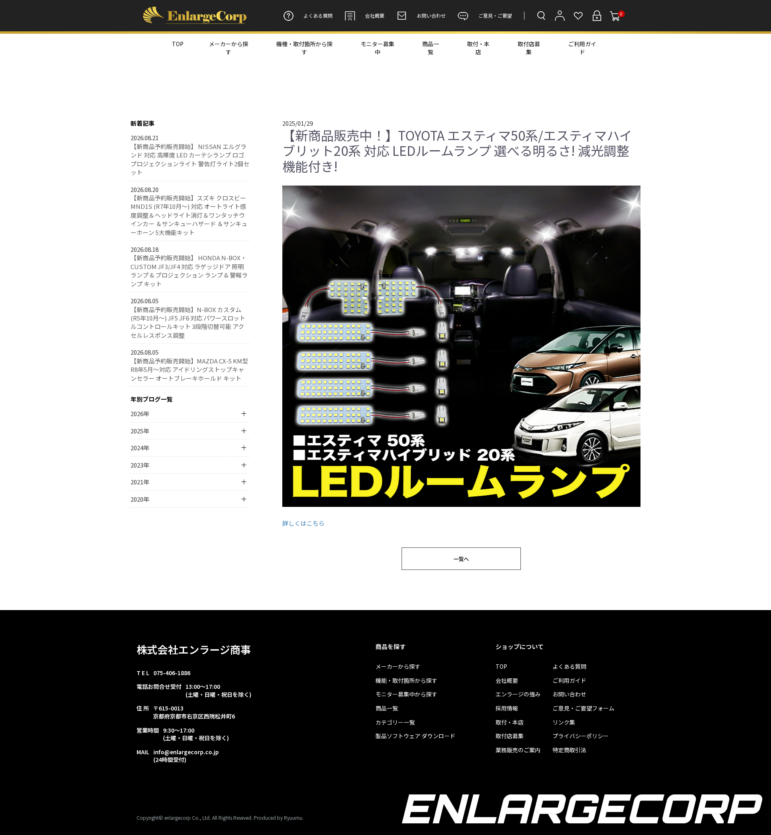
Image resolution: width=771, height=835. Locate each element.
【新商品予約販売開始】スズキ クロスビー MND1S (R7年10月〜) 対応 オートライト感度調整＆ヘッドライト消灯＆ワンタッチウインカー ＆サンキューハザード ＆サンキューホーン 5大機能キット (189, 215)
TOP (178, 44)
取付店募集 (529, 48)
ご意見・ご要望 (495, 15)
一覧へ (461, 559)
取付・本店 (478, 48)
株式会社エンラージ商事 (194, 649)
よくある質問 (318, 15)
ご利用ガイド (582, 48)
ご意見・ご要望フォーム (583, 708)
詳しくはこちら (303, 523)
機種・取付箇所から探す (304, 48)
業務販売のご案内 (518, 750)
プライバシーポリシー (581, 736)
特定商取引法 (569, 750)
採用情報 (507, 708)
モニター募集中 (377, 48)
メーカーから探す (228, 48)
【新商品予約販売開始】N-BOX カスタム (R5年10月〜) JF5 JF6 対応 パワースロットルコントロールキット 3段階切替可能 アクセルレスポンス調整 (188, 322)
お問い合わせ (431, 15)
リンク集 (564, 722)
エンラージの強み (518, 694)
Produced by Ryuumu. (279, 817)
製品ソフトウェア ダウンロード (415, 736)
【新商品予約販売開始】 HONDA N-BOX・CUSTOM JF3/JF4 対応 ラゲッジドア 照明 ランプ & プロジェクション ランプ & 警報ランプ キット (189, 270)
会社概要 (374, 15)
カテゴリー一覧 (395, 722)
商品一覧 (430, 48)
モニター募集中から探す (406, 694)
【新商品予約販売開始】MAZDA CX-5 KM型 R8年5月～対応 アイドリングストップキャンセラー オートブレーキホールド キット (189, 369)
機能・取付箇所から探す (406, 680)
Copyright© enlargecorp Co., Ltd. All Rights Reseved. (195, 817)
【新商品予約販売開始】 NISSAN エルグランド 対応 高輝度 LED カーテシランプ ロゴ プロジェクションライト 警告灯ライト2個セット (190, 159)
